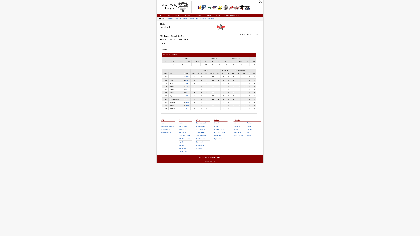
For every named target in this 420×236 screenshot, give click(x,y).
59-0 (187, 83)
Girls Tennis (182, 148)
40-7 (187, 89)
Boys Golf (181, 142)
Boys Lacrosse (218, 139)
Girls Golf (181, 145)
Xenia (249, 135)
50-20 (186, 80)
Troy (248, 132)
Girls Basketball (201, 126)
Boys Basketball (201, 123)
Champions (211, 19)
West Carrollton (238, 135)
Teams (185, 19)
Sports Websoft (216, 157)
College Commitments (167, 126)
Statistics (178, 19)
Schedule (191, 19)
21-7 (187, 96)
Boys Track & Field (219, 129)
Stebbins (249, 129)
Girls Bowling (200, 145)
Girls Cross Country (184, 139)
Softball (216, 126)
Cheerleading (183, 151)
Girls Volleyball (183, 126)
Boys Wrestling (200, 129)
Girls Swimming (201, 139)
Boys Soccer (182, 129)
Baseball (216, 123)
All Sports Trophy (166, 129)
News (162, 123)
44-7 (187, 108)
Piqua (249, 126)
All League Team (201, 19)
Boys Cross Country (184, 135)
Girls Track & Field (219, 132)
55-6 (187, 99)
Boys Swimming (201, 135)
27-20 (187, 105)
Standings (170, 19)
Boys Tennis (217, 135)
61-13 (187, 102)
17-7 (187, 86)
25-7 (187, 92)
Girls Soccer (182, 132)
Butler (235, 123)
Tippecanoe (237, 132)
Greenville (237, 126)
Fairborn (249, 123)
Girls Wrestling (200, 132)
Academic (199, 148)
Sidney (236, 129)
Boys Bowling (200, 142)
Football (181, 123)
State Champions (166, 132)
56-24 (187, 77)
